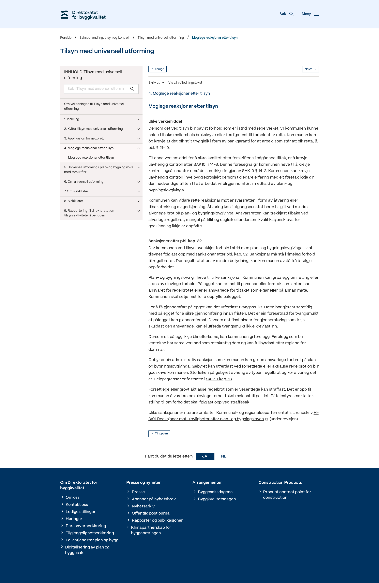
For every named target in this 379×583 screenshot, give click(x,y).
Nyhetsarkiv (143, 506)
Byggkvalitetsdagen (217, 499)
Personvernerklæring (86, 526)
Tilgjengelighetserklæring (90, 533)
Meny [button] (306, 14)
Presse (138, 492)
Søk (283, 14)
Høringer (74, 519)
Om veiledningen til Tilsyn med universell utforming (94, 106)
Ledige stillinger (81, 512)
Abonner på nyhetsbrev (154, 499)
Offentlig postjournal (151, 513)
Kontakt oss (77, 505)
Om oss (73, 498)
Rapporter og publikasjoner (157, 520)
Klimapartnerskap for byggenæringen (151, 530)
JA (204, 456)
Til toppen (161, 433)
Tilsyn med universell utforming (161, 37)
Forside (65, 37)
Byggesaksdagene (215, 492)
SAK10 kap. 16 (219, 379)
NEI (224, 456)
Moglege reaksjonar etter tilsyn (214, 37)
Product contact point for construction (287, 495)
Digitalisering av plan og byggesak (87, 550)
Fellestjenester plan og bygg (92, 540)
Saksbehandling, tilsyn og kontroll (104, 37)
